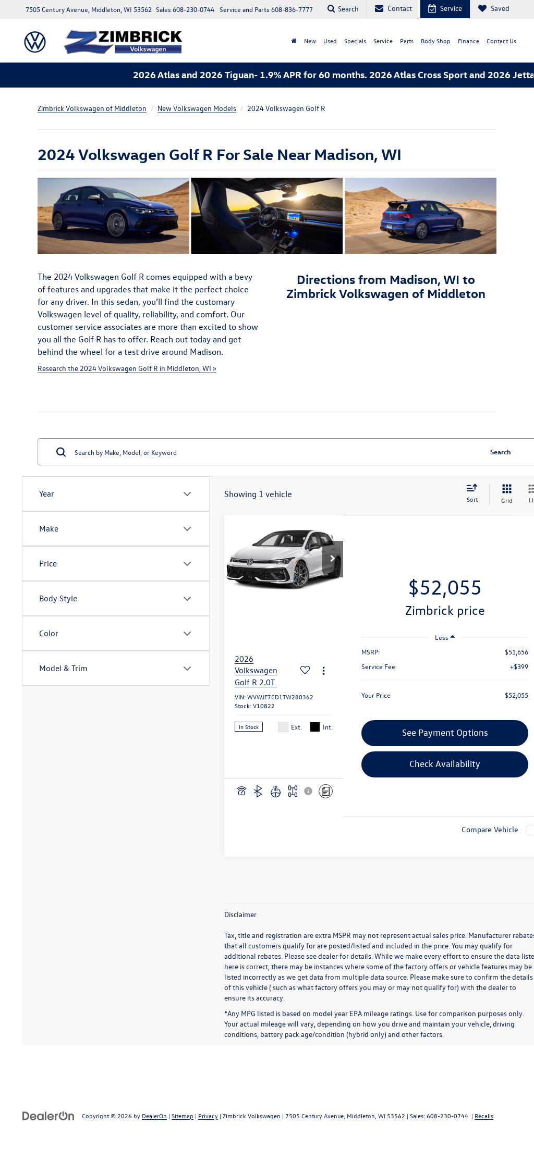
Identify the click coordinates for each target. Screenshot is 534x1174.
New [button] (310, 40)
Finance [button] (468, 40)
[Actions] (323, 670)
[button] (332, 559)
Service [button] (383, 40)
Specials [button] (355, 40)
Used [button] (330, 40)
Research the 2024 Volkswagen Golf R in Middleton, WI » (127, 368)
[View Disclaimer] (309, 791)
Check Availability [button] (444, 763)
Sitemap (182, 1115)
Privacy (208, 1115)
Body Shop (436, 40)
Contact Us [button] (501, 40)
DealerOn (154, 1115)
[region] (444, 678)
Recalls (484, 1115)
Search (500, 451)
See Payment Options (445, 732)
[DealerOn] (48, 1115)
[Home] (293, 41)
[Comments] (326, 791)
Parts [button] (407, 40)
